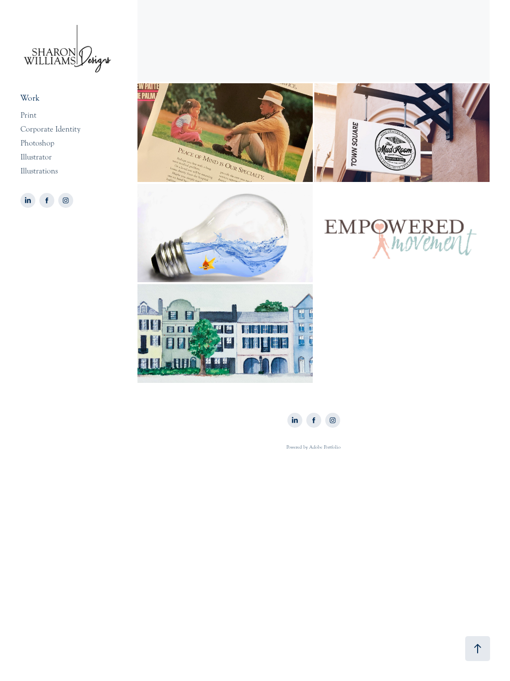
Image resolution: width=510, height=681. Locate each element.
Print (28, 115)
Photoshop (37, 143)
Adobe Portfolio (325, 447)
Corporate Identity (50, 129)
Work (29, 98)
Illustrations (39, 171)
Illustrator (36, 157)
